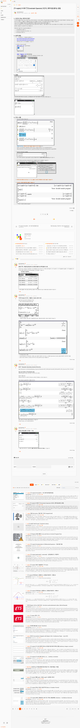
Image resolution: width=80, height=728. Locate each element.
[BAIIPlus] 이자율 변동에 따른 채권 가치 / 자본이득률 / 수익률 (45, 667)
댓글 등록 (71, 466)
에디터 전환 (71, 457)
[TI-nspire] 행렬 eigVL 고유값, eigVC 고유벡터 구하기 (42, 677)
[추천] (34, 219)
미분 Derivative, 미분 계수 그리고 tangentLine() (41, 513)
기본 (14, 487)
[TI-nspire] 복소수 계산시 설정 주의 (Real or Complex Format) (44, 687)
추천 (26, 487)
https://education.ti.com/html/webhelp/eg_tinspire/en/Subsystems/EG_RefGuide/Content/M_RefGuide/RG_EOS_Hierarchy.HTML (44, 369)
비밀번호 (34, 466)
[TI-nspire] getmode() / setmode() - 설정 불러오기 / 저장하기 (44, 554)
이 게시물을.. (72, 210)
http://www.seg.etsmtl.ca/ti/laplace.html (26, 300)
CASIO (2, 10)
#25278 (35, 264)
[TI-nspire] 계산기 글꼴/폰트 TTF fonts (39, 564)
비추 (28, 487)
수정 (21, 487)
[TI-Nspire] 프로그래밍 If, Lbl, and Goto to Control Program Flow (46, 534)
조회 (23, 487)
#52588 (35, 428)
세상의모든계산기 (20, 12)
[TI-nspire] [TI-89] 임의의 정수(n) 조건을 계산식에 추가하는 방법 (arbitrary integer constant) (51, 646)
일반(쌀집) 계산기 (3, 17)
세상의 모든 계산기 (3, 6)
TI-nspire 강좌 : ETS (35, 615)
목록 (44, 474)
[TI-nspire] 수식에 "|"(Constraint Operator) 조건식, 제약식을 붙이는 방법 (47, 503)
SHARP (2, 15)
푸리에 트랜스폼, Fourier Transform (38, 625)
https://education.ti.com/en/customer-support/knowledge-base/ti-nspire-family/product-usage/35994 (36, 148)
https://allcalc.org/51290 (23, 380)
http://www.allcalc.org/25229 (26, 272)
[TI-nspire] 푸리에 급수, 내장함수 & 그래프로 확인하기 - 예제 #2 (41, 575)
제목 (17, 487)
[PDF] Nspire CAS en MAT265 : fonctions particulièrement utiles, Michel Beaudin (47, 605)
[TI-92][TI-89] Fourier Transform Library (39, 523)
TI (1, 8)
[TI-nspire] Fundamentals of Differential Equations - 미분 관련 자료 (46, 544)
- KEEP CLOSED (76, 482)
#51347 (35, 365)
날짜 (19, 487)
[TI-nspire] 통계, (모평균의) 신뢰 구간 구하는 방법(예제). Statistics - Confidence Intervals (51, 697)
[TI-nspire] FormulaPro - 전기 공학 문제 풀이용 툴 (41, 492)
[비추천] (54, 219)
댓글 (20, 291)
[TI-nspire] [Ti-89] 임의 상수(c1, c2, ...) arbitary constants (44, 656)
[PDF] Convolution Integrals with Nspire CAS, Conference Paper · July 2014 (49, 636)
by (3, 726)
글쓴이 (15, 466)
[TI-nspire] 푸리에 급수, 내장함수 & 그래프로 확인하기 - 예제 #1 (44, 590)
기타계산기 (2, 19)
